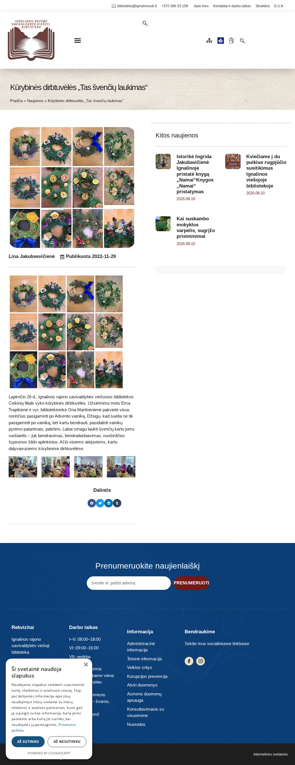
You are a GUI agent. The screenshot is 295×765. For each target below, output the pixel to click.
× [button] (86, 665)
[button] (77, 40)
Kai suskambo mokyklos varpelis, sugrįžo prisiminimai (196, 227)
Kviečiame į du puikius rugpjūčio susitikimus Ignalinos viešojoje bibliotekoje (266, 171)
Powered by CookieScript (49, 753)
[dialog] (49, 709)
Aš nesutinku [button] (67, 741)
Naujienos (35, 101)
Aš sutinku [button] (28, 741)
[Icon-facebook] (189, 661)
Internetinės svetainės (271, 754)
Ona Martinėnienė (84, 409)
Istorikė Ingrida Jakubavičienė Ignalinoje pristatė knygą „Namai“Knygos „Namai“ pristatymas (195, 174)
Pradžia (16, 101)
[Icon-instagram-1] (200, 661)
